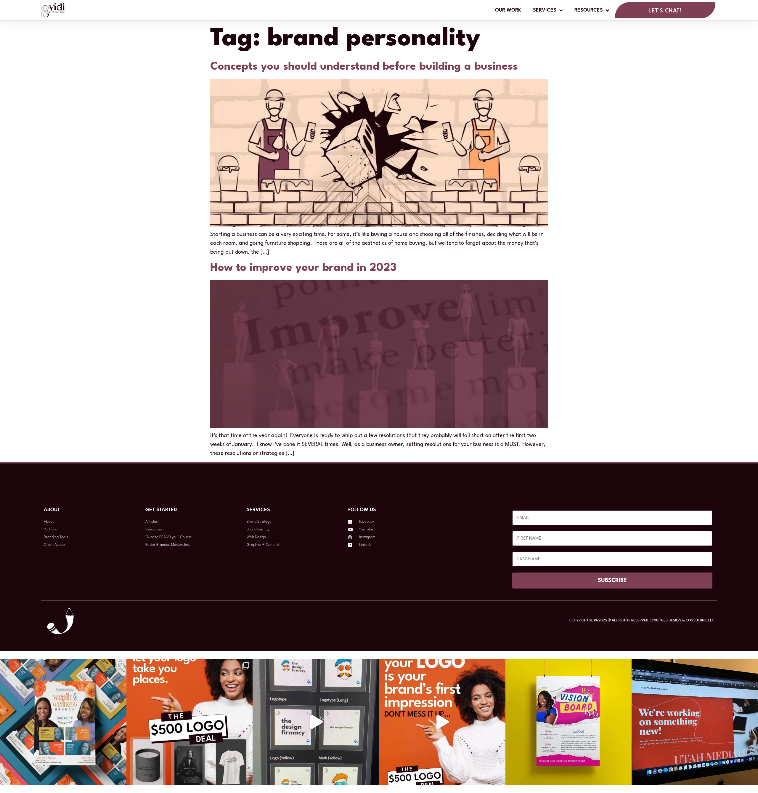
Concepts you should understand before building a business (364, 66)
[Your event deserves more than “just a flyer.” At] (63, 722)
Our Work (508, 10)
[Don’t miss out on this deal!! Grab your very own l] (189, 722)
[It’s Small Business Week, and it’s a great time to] (316, 722)
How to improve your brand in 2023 (303, 268)
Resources (588, 10)
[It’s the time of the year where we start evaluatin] (568, 722)
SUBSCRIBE (612, 580)
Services (544, 10)
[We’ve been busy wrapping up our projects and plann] (695, 722)
